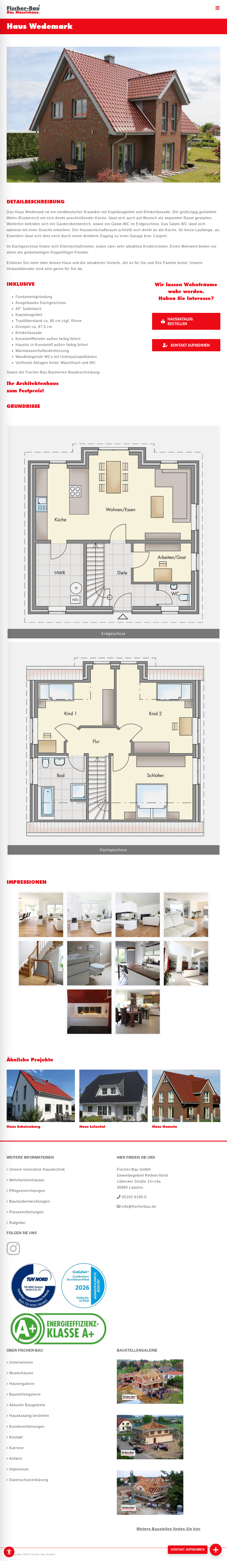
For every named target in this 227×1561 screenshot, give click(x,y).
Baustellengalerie (25, 1394)
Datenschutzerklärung (28, 1480)
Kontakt (16, 1437)
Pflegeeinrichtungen (27, 1191)
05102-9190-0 (134, 1197)
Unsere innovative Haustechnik (37, 1169)
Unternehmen (21, 1362)
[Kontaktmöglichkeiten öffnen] (216, 1550)
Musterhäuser (21, 1373)
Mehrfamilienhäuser (27, 1180)
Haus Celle (16, 1126)
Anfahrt (15, 1458)
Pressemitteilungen (26, 1212)
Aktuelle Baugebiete (27, 1405)
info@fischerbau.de (138, 1206)
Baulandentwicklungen (29, 1201)
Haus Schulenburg (169, 1126)
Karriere (16, 1448)
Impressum (19, 1469)
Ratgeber (17, 1223)
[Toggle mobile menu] (217, 8)
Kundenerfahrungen (27, 1426)
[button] (10, 1099)
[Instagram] (13, 1248)
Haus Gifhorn (91, 1126)
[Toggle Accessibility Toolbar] (9, 1552)
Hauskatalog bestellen (29, 1416)
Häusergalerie (22, 1384)
